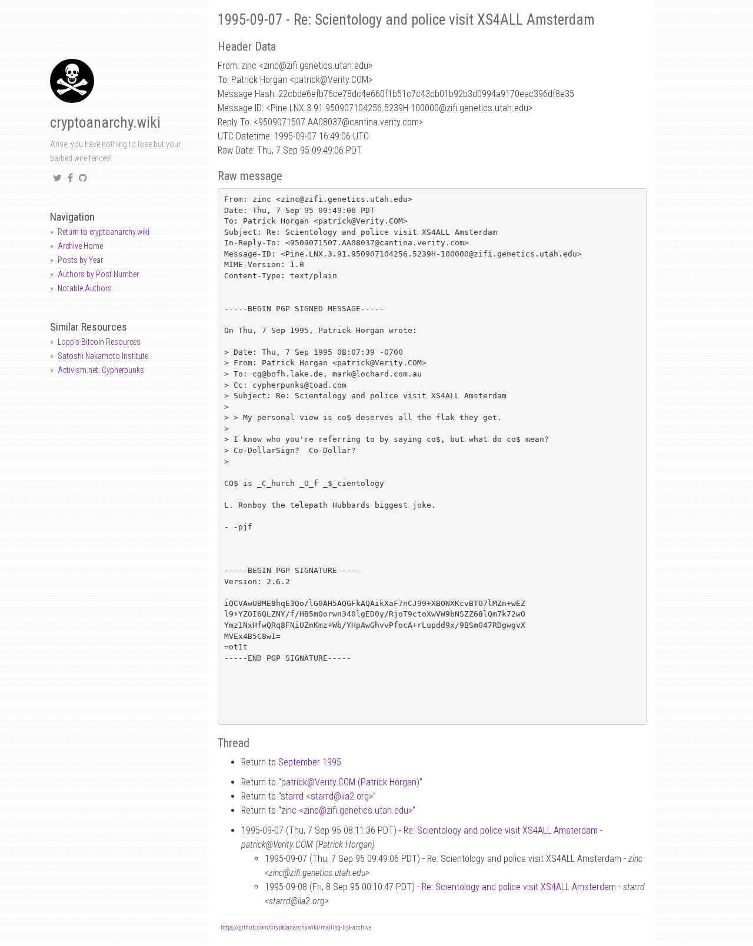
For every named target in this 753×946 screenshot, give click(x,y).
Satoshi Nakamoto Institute (103, 356)
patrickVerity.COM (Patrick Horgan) (350, 782)
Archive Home (80, 246)
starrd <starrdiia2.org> (327, 796)
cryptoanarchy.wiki (105, 122)
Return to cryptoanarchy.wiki (103, 231)
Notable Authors (85, 288)
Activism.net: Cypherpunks (101, 370)
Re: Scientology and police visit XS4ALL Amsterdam (501, 830)
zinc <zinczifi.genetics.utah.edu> (346, 810)
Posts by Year (80, 260)
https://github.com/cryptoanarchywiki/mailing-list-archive (296, 927)
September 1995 (309, 762)
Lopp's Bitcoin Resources (99, 342)
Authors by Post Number (98, 274)
